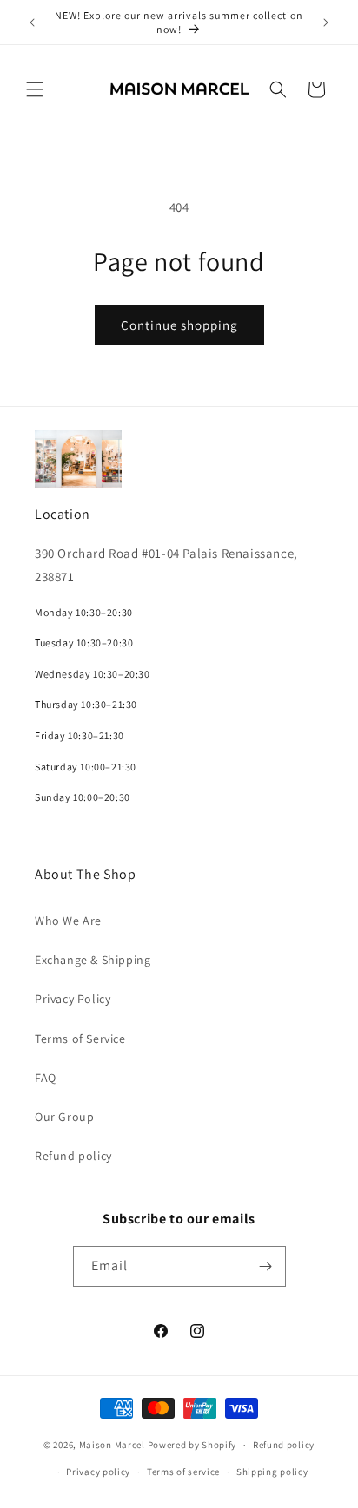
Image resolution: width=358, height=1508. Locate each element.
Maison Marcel (112, 1445)
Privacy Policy (72, 998)
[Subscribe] (266, 1266)
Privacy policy (98, 1471)
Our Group (64, 1116)
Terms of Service (80, 1038)
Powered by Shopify (192, 1445)
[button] (35, 89)
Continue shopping (179, 325)
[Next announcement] (326, 22)
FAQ (45, 1077)
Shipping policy (272, 1471)
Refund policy (73, 1156)
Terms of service (183, 1471)
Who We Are (68, 920)
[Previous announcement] (32, 22)
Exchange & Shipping (92, 959)
